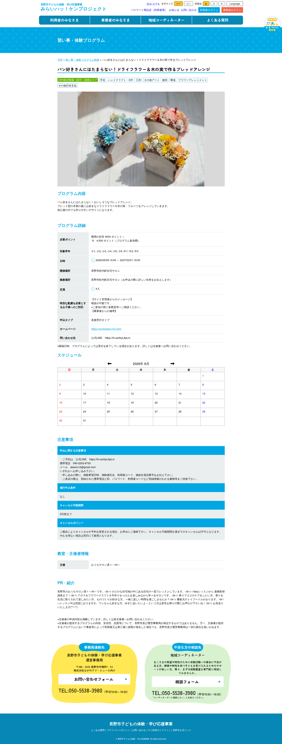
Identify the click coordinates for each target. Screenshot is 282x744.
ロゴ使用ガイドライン (159, 730)
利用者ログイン (209, 10)
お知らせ (174, 10)
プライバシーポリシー (118, 730)
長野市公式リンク (182, 730)
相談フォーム (187, 682)
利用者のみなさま (64, 19)
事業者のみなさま (115, 19)
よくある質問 (217, 19)
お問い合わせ (189, 10)
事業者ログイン (232, 10)
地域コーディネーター (166, 19)
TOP (60, 60)
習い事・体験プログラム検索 (82, 60)
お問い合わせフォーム (93, 679)
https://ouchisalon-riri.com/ (106, 329)
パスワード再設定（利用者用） (149, 10)
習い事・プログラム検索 (272, 24)
